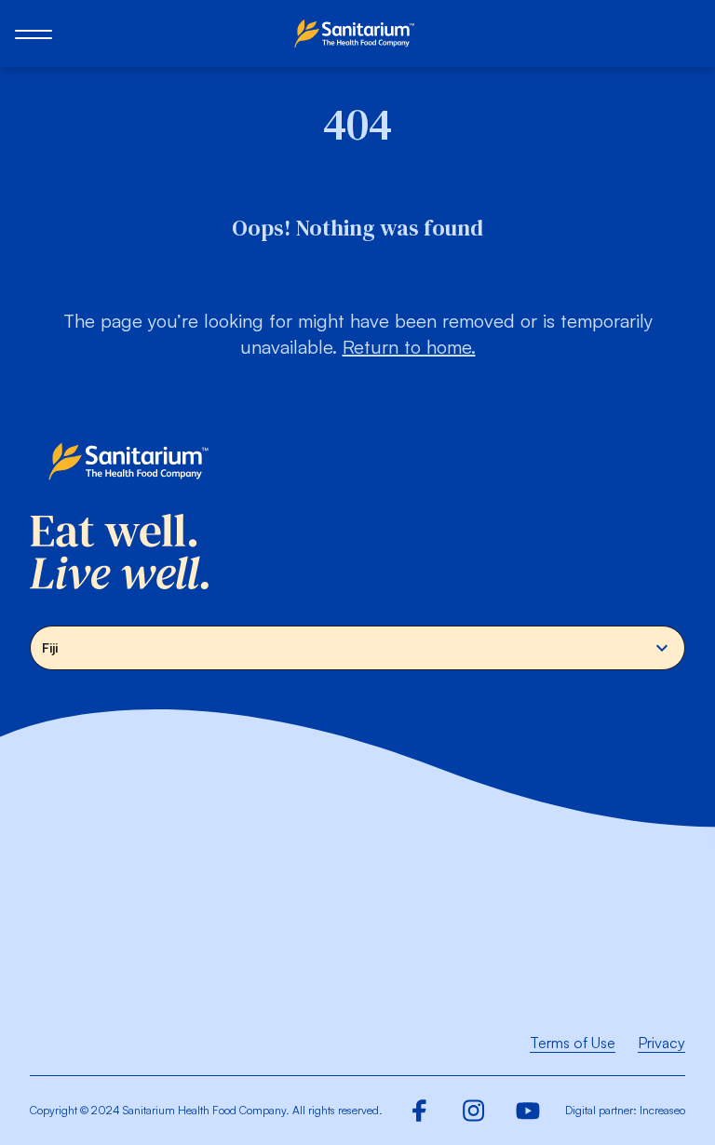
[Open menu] (33, 33)
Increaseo (662, 1110)
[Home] (357, 33)
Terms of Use (572, 1042)
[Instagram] (473, 1110)
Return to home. (409, 346)
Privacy (661, 1042)
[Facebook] (419, 1110)
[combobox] (357, 648)
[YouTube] (527, 1110)
